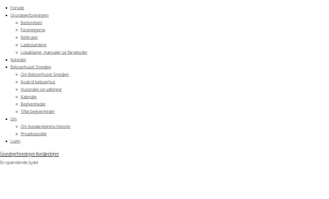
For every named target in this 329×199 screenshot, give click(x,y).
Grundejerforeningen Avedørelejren (29, 153)
